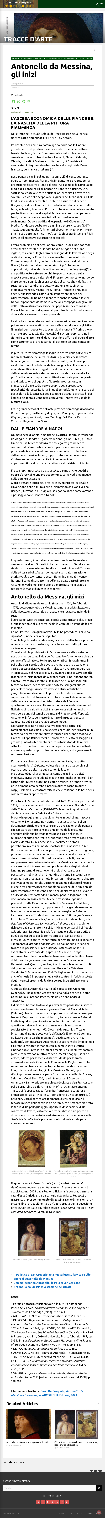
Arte (32, 58)
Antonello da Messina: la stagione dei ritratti (43, 1286)
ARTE (79, 1513)
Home (61, 1513)
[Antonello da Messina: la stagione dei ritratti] (28, 1437)
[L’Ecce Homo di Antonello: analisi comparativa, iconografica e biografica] (76, 1437)
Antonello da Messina (20, 58)
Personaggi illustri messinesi (46, 58)
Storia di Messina (85, 58)
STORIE (70, 1513)
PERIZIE (89, 1513)
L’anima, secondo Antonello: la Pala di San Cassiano (47, 1282)
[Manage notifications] (99, 1512)
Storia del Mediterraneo (67, 58)
